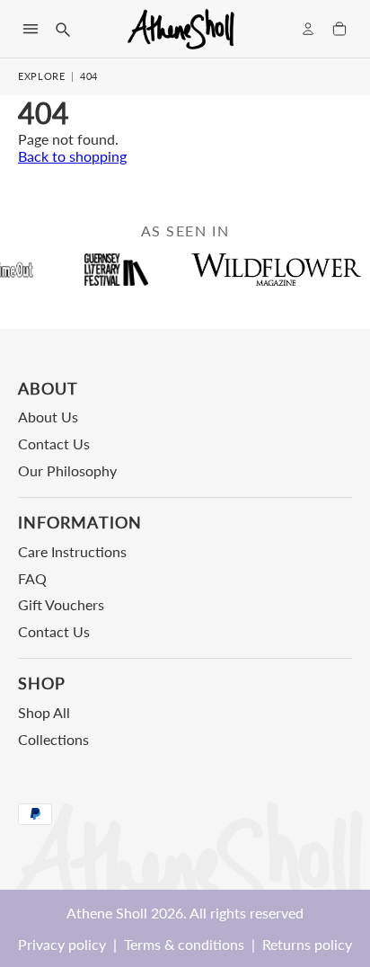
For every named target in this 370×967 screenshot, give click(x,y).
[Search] (62, 28)
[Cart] (339, 28)
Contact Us (54, 443)
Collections (53, 739)
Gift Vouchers (61, 604)
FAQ (32, 578)
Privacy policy (62, 944)
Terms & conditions (184, 944)
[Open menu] (30, 28)
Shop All (44, 712)
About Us (48, 416)
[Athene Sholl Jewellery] (181, 29)
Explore (42, 76)
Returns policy (307, 944)
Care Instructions (72, 551)
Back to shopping (72, 155)
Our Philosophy (67, 470)
